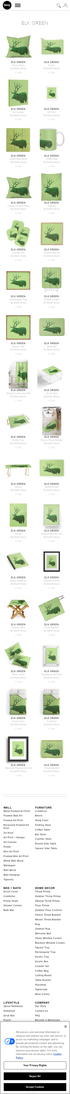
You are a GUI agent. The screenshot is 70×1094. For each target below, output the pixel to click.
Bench (39, 815)
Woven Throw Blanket (48, 919)
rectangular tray (18, 299)
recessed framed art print (18, 768)
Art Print (8, 833)
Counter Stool (43, 839)
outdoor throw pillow (18, 206)
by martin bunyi (18, 68)
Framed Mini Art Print (16, 856)
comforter (52, 721)
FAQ (37, 1015)
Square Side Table (46, 848)
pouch (51, 65)
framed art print (51, 580)
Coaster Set (42, 966)
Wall (8, 807)
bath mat (51, 346)
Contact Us (41, 1011)
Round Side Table (45, 843)
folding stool (18, 627)
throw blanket (51, 768)
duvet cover (18, 721)
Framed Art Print (13, 820)
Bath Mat (9, 910)
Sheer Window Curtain (48, 938)
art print (52, 112)
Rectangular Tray (45, 952)
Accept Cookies (35, 1087)
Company (42, 1002)
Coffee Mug (42, 971)
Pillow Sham (11, 901)
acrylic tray (18, 440)
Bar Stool (40, 834)
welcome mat (52, 487)
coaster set (18, 252)
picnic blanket (51, 627)
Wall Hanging (12, 875)
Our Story (40, 1006)
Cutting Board (43, 975)
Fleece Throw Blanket (48, 915)
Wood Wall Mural (14, 860)
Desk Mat (9, 1015)
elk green (18, 62)
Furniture (43, 807)
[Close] (65, 1026)
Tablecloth (41, 989)
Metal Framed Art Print (17, 811)
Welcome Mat (43, 933)
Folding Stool (43, 825)
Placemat (40, 984)
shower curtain (52, 299)
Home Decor (45, 888)
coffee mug (51, 159)
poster (18, 534)
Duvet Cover (11, 891)
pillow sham (18, 674)
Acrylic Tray (42, 956)
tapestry (51, 206)
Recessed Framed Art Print (16, 827)
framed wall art (52, 252)
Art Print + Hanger (14, 837)
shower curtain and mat (18, 393)
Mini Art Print (11, 851)
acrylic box (51, 393)
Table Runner (43, 980)
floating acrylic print (51, 674)
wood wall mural (18, 159)
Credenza (41, 811)
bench (18, 487)
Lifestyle (11, 1002)
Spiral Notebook (13, 1006)
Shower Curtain (13, 905)
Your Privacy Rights (35, 1065)
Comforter (9, 896)
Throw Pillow (42, 891)
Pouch (7, 1020)
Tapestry (9, 879)
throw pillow (18, 65)
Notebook (9, 1011)
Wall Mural (10, 870)
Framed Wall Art (13, 815)
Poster (7, 847)
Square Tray (42, 947)
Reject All (35, 1076)
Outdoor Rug (42, 928)
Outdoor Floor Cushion (48, 910)
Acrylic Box (41, 961)
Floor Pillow (42, 905)
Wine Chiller (42, 994)
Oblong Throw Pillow (47, 901)
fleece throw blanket (52, 440)
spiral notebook (18, 580)
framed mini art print (51, 534)
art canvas (18, 112)
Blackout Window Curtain (50, 943)
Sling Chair (42, 820)
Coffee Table (42, 829)
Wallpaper (10, 865)
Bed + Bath (12, 888)
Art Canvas (10, 842)
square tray (18, 346)
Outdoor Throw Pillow (48, 896)
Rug (37, 924)
